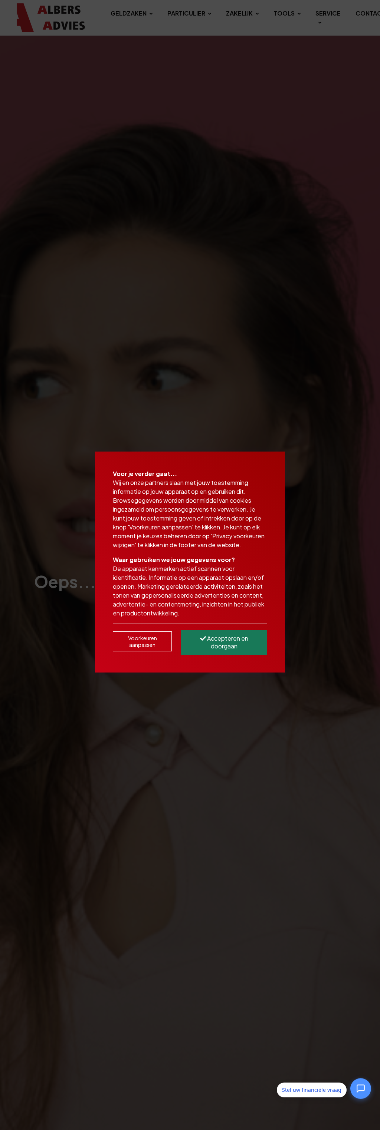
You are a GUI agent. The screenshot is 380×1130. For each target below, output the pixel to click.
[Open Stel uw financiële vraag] (360, 1090)
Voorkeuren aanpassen (142, 641)
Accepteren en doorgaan (227, 642)
